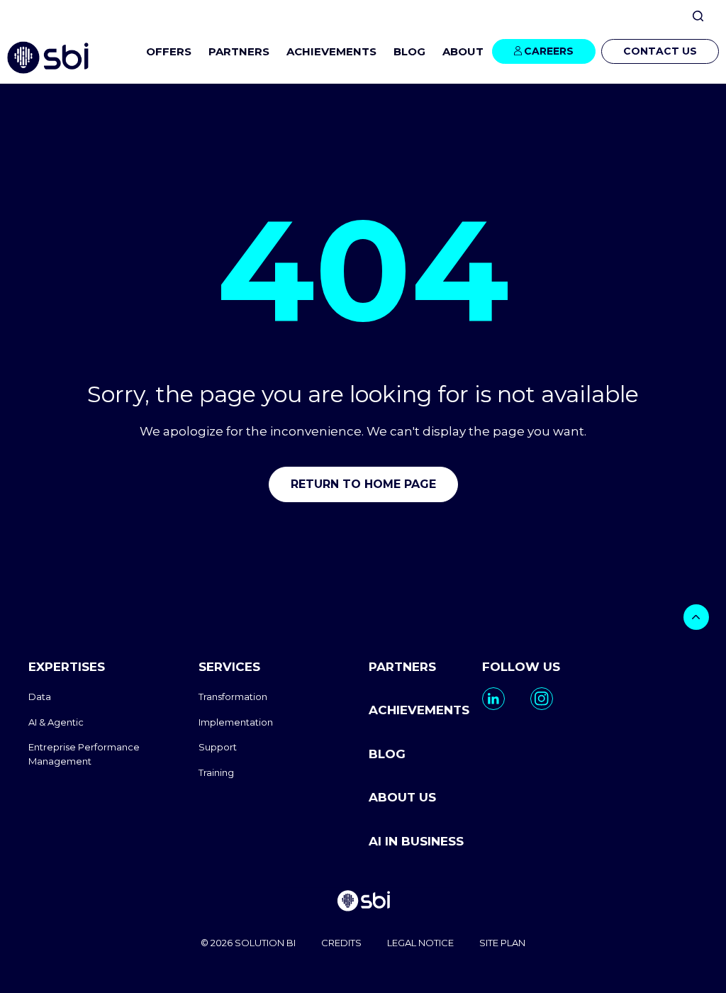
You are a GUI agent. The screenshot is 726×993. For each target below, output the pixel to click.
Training (216, 772)
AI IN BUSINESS (416, 841)
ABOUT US (402, 797)
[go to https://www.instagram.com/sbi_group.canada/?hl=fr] (541, 698)
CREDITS (341, 942)
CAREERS (549, 51)
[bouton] (696, 617)
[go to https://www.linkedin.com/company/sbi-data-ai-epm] (493, 698)
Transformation (233, 696)
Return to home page (363, 484)
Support (218, 747)
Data (39, 696)
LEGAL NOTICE (420, 942)
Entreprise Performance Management (84, 754)
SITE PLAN (502, 942)
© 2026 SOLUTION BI (248, 942)
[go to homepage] (363, 902)
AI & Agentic (56, 722)
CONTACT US (660, 51)
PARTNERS (238, 51)
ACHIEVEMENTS (331, 51)
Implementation (236, 722)
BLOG (409, 51)
